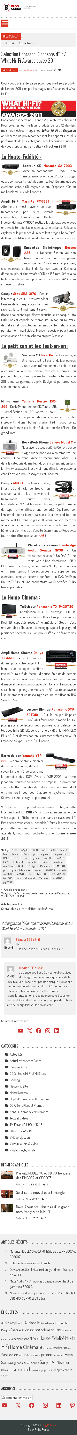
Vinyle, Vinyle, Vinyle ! (23, 1150)
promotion (58, 1355)
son (28, 1363)
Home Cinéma (19, 1093)
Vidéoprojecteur (61, 1370)
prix (5, 870)
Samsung (8, 1362)
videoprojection (43, 1370)
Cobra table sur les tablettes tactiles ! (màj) (27, 909)
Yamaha (43, 878)
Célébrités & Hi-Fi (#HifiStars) (28, 1073)
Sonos (35, 1363)
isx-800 (48, 858)
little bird (18, 862)
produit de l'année (21, 870)
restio (38, 870)
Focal (25, 858)
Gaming (15, 1080)
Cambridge (29, 854)
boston (15, 854)
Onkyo (32, 866)
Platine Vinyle (32, 1355)
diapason (44, 854)
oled (69, 1347)
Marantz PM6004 (35, 201)
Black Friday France (38, 1429)
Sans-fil (21, 1363)
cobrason (47, 1329)
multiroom (60, 1348)
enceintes (6, 1339)
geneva (36, 858)
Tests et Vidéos (19, 1118)
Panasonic (45, 866)
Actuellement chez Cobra (25, 1061)
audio (21, 1323)
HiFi (5, 1346)
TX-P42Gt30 (58, 874)
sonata (62, 870)
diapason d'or (61, 854)
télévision (5, 1370)
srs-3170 (7, 874)
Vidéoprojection (20, 1137)
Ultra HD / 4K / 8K (21, 1131)
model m (58, 862)
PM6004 (60, 866)
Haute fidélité (51, 1338)
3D (3, 1323)
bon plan (63, 1323)
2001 (14, 850)
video (33, 1370)
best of (63, 850)
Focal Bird (48, 355)
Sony (44, 1362)
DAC (57, 1330)
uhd (13, 1370)
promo (46, 1354)
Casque (5, 1330)
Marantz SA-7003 (58, 165)
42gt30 (24, 850)
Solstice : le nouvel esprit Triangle (40, 1192)
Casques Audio (19, 1067)
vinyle (4, 1375)
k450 (6, 862)
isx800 (60, 858)
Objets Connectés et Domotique (29, 1099)
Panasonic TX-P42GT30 (55, 606)
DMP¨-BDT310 (10, 858)
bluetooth (52, 1323)
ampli (13, 1323)
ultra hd (23, 1369)
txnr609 (7, 878)
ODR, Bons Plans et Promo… (27, 1105)
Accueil (9, 43)
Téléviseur (62, 1362)
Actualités (25, 43)
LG (40, 1348)
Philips (19, 1355)
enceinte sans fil (22, 1339)
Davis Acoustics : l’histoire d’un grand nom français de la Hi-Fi (42, 1209)
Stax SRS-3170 (24, 293)
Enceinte (66, 1330)
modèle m (8, 866)
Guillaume (28, 70)
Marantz (32, 862)
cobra (35, 1329)
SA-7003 (50, 870)
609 (35, 850)
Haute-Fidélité (19, 1086)
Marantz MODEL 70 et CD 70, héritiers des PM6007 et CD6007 (43, 1175)
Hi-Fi (70, 1337)
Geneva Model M (61, 442)
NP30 (21, 866)
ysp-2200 (57, 878)
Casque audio (20, 1330)
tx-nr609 (42, 874)
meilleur (45, 862)
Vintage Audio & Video (24, 1144)
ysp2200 (7, 882)
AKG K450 (20, 483)
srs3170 (20, 874)
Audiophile (32, 1322)
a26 (44, 850)
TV (51, 1361)
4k (7, 1322)
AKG (41, 535)
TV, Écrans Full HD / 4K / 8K (27, 1125)
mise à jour (48, 1347)
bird (5, 854)
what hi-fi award (26, 878)
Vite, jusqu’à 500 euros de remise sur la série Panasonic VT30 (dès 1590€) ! (35, 895)
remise (69, 1355)
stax (30, 874)
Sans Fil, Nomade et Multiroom (29, 1112)
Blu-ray (43, 1323)
